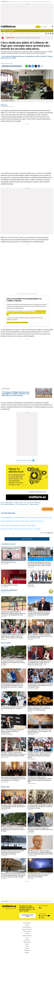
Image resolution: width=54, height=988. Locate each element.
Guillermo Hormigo (32, 783)
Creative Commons (27, 931)
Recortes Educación (9, 502)
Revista (27, 946)
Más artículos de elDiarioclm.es (9, 590)
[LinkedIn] (39, 66)
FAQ (27, 937)
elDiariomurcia (4, 809)
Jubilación (25, 1)
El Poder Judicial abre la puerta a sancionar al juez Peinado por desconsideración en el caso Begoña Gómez (40, 685)
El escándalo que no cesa (8, 562)
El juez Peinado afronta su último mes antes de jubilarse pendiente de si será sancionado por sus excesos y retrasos (12, 685)
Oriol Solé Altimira (31, 759)
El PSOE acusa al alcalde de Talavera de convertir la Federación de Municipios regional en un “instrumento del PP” (39, 613)
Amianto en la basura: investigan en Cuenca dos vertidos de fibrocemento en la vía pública (40, 829)
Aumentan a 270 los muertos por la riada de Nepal (27, 37)
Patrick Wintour (31, 734)
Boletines (27, 948)
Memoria (38, 901)
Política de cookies (27, 942)
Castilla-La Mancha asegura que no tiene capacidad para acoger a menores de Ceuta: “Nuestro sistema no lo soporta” (13, 636)
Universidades (21, 33)
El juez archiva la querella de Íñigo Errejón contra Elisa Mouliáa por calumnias (13, 707)
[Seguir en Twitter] (41, 915)
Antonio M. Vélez (4, 782)
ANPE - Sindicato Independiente (7, 504)
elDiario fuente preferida (44, 901)
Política (2, 33)
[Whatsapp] (26, 66)
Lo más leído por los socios (8, 544)
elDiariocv (30, 711)
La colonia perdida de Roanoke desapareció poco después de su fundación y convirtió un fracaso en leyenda (40, 806)
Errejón (20, 1)
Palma (33, 1)
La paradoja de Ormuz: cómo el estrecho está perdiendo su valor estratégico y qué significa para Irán (39, 731)
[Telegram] (50, 33)
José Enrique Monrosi (32, 665)
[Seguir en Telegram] (44, 915)
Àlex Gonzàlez (31, 878)
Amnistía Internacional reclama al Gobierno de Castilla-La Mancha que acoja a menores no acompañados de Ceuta (13, 613)
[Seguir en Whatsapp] (41, 917)
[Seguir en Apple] (41, 907)
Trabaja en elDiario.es (27, 927)
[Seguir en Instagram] (46, 915)
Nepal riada (16, 1)
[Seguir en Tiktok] (39, 917)
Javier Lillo (30, 688)
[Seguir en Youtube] (49, 915)
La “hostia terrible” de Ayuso (9, 585)
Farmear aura (29, 901)
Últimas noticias (5, 787)
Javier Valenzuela (4, 586)
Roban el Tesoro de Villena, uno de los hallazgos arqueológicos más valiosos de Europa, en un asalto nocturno (39, 708)
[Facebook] (48, 33)
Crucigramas (17, 901)
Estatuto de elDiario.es (27, 929)
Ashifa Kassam (31, 567)
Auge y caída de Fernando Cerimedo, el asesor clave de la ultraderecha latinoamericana (12, 731)
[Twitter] (46, 33)
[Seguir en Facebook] (43, 915)
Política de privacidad (27, 935)
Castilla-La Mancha (8, 31)
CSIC (22, 1)
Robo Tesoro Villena (12, 901)
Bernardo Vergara (5, 563)
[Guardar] (42, 66)
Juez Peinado (29, 1)
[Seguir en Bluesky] (39, 915)
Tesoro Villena (11, 1)
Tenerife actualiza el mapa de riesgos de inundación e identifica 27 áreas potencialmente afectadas (12, 852)
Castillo (32, 901)
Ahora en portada (6, 643)
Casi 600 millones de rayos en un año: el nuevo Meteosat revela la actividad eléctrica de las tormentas (39, 875)
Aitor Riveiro (40, 665)
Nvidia (36, 1)
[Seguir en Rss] (43, 917)
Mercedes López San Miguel (7, 734)
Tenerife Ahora (4, 855)
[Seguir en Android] (39, 907)
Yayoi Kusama (48, 1)
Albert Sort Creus (4, 757)
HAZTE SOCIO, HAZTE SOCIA (27, 915)
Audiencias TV (43, 1)
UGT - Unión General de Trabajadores (32, 502)
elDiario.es (3, 665)
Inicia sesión (44, 26)
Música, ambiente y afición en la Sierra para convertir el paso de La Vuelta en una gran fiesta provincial (40, 636)
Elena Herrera (4, 688)
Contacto (27, 944)
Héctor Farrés (30, 809)
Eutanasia (38, 1)
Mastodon (27, 952)
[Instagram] (52, 33)
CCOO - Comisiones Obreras (22, 504)
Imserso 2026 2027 (23, 901)
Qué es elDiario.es (27, 923)
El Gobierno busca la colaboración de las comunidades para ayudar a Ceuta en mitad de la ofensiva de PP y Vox (39, 662)
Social (6, 33)
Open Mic (30, 585)
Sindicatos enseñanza (34, 504)
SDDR (35, 901)
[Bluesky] (32, 66)
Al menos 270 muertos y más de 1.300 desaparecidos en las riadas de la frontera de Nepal (13, 662)
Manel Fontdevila (31, 586)
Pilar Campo (3, 878)
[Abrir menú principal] (52, 26)
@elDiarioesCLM (6, 591)
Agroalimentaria (13, 33)
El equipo (27, 925)
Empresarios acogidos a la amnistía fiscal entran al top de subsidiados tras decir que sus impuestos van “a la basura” (13, 778)
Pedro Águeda (36, 688)
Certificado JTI (27, 950)
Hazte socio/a (38, 26)
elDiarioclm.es (4, 105)
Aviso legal (27, 933)
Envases (52, 1)
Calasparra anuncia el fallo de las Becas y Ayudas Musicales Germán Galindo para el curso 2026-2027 (13, 806)
